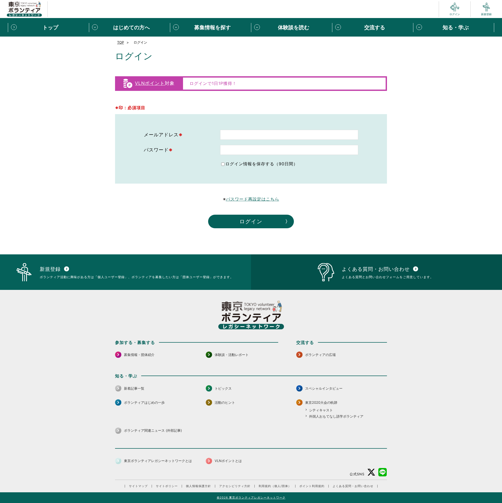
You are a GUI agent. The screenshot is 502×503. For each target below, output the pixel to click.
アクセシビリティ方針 (234, 486)
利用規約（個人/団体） (275, 486)
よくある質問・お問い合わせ (353, 486)
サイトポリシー (167, 486)
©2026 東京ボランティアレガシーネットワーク (251, 497)
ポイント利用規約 (311, 486)
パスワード (158, 150)
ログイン (251, 221)
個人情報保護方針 (198, 486)
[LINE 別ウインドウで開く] (382, 472)
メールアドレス (163, 134)
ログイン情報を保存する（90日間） (261, 163)
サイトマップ (138, 486)
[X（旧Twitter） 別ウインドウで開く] (371, 472)
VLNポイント (150, 83)
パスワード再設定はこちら (252, 199)
